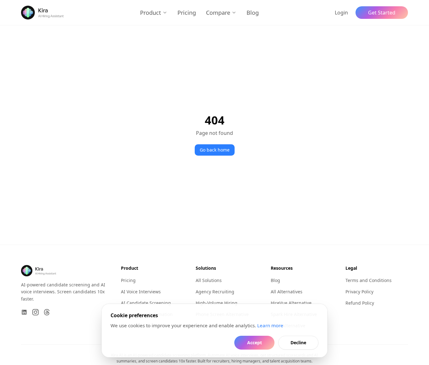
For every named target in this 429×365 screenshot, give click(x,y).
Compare (218, 12)
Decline (298, 343)
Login (341, 12)
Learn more (270, 325)
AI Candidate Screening (146, 303)
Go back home (215, 150)
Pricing (186, 12)
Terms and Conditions (368, 280)
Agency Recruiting (215, 292)
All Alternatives (286, 292)
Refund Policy (359, 303)
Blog (253, 12)
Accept (254, 343)
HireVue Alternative (291, 303)
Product (150, 12)
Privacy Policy (359, 292)
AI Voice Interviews (141, 292)
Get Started (381, 12)
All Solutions (209, 280)
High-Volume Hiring (216, 303)
